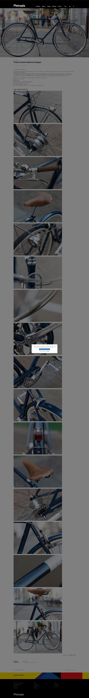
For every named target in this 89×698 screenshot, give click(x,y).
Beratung (54, 6)
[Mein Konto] (70, 7)
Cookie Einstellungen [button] (42, 351)
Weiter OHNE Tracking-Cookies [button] (44, 349)
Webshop (38, 6)
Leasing (48, 6)
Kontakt (59, 6)
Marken (43, 6)
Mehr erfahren (47, 351)
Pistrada (19, 6)
